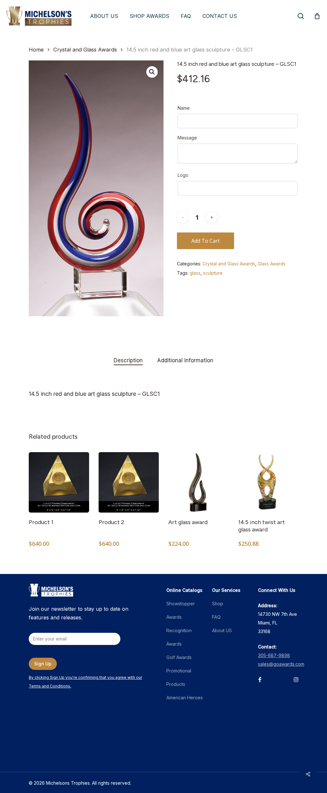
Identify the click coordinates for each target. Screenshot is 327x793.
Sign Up (42, 663)
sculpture (213, 273)
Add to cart (205, 240)
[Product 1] (59, 482)
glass (195, 273)
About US (222, 630)
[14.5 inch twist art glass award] (268, 482)
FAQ (216, 617)
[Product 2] (129, 482)
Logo (183, 175)
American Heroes (184, 697)
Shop (217, 603)
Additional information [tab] (185, 360)
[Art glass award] (198, 482)
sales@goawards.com (281, 664)
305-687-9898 (274, 655)
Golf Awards (179, 657)
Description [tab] (128, 360)
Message (187, 137)
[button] (152, 72)
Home (36, 49)
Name (184, 108)
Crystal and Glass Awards (85, 49)
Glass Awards (271, 263)
